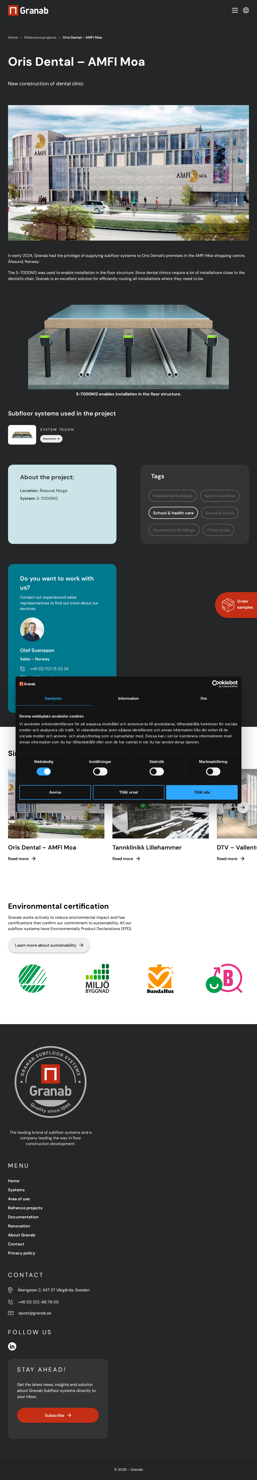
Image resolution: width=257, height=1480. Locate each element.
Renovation (19, 1225)
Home (13, 37)
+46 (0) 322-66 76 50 (38, 1302)
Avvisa (55, 792)
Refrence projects (25, 1207)
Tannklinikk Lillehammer (147, 847)
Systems (16, 1189)
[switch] (100, 771)
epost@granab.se (35, 1313)
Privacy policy (21, 1252)
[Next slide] (243, 807)
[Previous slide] (14, 807)
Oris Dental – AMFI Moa (42, 847)
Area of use (19, 1198)
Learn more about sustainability (45, 945)
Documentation (23, 1216)
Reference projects (40, 37)
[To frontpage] (28, 10)
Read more (49, 438)
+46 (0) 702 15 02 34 (49, 668)
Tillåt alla (202, 792)
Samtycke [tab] (53, 698)
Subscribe (54, 1415)
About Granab (21, 1234)
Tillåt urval (128, 792)
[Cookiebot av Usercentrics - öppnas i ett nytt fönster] (216, 684)
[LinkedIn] (12, 1346)
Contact (16, 1243)
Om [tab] (204, 698)
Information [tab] (128, 698)
